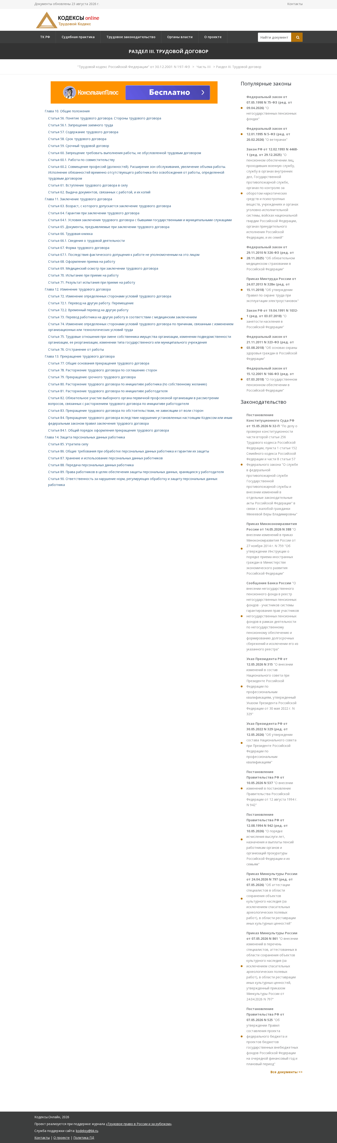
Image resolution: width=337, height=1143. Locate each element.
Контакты (295, 4)
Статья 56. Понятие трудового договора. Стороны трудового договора (104, 118)
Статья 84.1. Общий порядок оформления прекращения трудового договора (108, 430)
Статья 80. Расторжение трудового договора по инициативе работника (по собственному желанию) (127, 384)
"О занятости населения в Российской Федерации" (272, 318)
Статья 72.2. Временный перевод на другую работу (88, 310)
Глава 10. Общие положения (67, 111)
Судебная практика (78, 37)
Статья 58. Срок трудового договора (77, 139)
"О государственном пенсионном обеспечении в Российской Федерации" (271, 379)
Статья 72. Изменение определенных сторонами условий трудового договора (109, 296)
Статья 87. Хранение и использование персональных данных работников (105, 458)
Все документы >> (287, 1072)
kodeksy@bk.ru (87, 1131)
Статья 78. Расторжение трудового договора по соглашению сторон (102, 370)
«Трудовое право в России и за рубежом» (138, 1124)
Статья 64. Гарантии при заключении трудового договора (93, 213)
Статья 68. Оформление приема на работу (81, 261)
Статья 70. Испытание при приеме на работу (83, 275)
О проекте (212, 37)
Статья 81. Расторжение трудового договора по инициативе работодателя (108, 391)
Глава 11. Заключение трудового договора (78, 199)
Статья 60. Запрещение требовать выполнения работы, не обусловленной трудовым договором (124, 153)
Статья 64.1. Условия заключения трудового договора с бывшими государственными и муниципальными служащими (140, 220)
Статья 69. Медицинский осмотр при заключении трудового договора (103, 268)
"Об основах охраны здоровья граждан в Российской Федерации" (271, 347)
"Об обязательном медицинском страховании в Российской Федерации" (270, 258)
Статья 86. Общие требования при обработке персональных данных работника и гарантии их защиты (128, 451)
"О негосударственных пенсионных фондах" (271, 108)
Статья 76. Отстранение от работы (76, 349)
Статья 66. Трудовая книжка (70, 233)
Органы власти (180, 37)
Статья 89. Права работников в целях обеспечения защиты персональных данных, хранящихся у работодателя (136, 472)
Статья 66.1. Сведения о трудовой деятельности (86, 240)
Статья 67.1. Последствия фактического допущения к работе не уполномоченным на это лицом (123, 254)
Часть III (204, 66)
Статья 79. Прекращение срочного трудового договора (92, 377)
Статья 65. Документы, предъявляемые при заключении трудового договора (108, 227)
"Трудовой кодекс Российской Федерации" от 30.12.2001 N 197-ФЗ (134, 66)
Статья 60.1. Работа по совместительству (81, 160)
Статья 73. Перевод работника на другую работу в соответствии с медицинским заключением (122, 317)
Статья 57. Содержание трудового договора (83, 132)
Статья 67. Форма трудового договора (78, 248)
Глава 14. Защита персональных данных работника (85, 437)
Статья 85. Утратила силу (68, 444)
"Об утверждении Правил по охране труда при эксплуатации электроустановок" (272, 290)
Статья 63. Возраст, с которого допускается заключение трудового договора (109, 206)
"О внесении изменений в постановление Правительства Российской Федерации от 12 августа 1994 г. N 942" (271, 788)
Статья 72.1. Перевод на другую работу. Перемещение (91, 303)
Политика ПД (83, 1137)
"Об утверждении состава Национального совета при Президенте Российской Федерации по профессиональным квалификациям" (271, 742)
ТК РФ (45, 37)
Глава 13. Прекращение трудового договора (80, 356)
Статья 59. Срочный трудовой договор (78, 146)
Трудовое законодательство (130, 37)
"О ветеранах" (268, 134)
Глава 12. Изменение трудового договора (78, 289)
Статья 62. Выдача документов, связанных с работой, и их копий (99, 192)
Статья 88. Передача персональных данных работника (91, 465)
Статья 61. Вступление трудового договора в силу (88, 185)
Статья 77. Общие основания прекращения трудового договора (98, 363)
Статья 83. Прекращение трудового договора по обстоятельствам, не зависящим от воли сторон (125, 410)
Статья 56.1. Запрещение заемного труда (80, 125)
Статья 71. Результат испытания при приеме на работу (91, 282)
